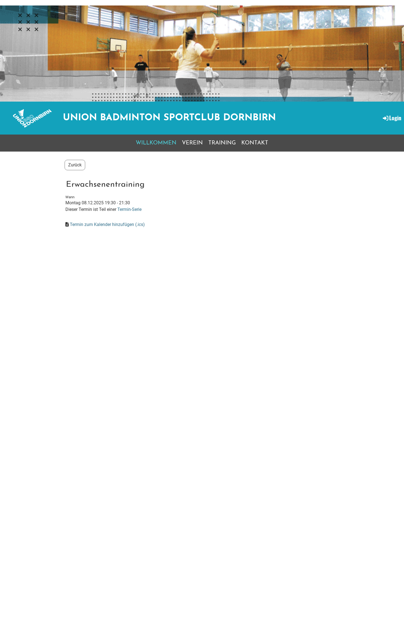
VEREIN (192, 143)
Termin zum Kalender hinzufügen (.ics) (107, 224)
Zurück (75, 164)
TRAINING (222, 143)
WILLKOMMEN (156, 143)
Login (395, 118)
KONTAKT (254, 143)
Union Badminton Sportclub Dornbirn (169, 118)
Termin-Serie (129, 209)
